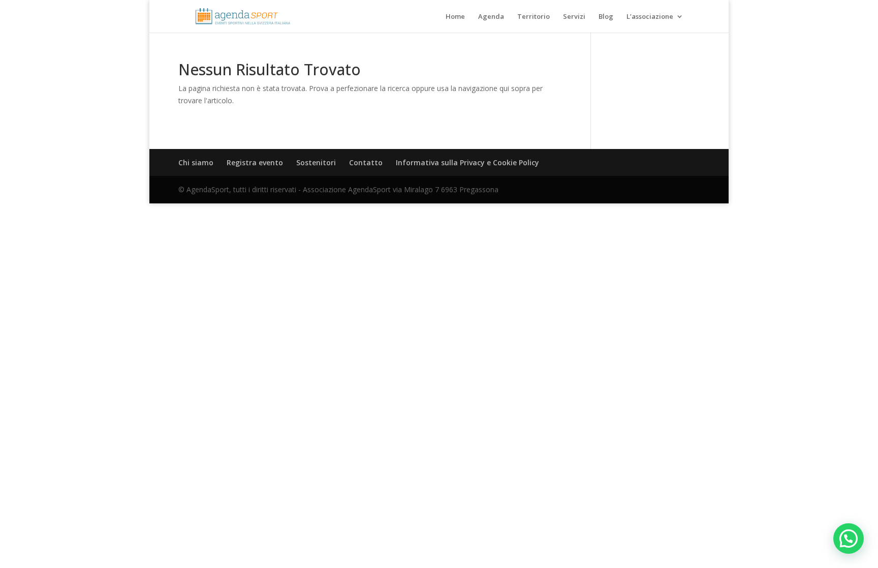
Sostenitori (316, 162)
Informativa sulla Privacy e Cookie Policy (467, 162)
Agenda (491, 17)
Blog (606, 17)
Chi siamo (195, 162)
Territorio (533, 17)
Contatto (366, 162)
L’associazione (649, 17)
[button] (848, 538)
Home (455, 17)
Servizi (574, 17)
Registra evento (255, 162)
